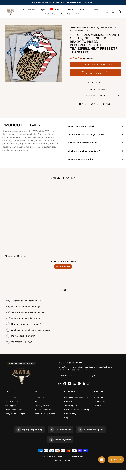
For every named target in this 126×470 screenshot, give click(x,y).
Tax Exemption (70, 406)
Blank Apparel (10, 406)
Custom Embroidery (13, 410)
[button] (76, 58)
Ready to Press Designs (15, 414)
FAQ (36, 401)
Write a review (63, 266)
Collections (81, 28)
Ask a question (95, 95)
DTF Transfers (11, 397)
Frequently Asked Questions (76, 397)
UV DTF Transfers (12, 401)
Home (72, 28)
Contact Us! (69, 401)
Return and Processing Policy (76, 410)
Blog (66, 418)
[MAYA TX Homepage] (21, 376)
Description (95, 83)
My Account (99, 397)
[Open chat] (101, 459)
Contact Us (39, 397)
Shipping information (95, 89)
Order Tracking (100, 401)
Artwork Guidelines (43, 410)
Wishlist (97, 406)
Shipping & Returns (43, 406)
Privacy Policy (70, 414)
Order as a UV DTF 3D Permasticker (95, 72)
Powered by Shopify (63, 460)
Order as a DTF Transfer (95, 64)
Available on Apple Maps (45, 414)
